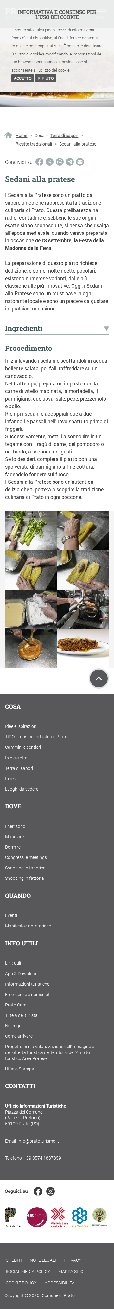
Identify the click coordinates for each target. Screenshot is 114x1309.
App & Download (21, 974)
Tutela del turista (21, 1015)
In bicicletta (16, 758)
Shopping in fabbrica (25, 868)
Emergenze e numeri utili (29, 994)
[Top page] (99, 678)
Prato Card (16, 1005)
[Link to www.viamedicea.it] (80, 1225)
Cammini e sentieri (23, 747)
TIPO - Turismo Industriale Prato (36, 737)
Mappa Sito (70, 1271)
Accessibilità (60, 1283)
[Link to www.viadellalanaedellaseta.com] (59, 1225)
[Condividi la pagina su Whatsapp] (60, 162)
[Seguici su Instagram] (50, 1191)
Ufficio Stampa (19, 1069)
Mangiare (14, 836)
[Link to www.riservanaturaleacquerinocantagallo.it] (99, 1225)
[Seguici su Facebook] (38, 1191)
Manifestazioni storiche (28, 926)
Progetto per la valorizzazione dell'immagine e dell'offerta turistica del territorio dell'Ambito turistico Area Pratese (49, 1052)
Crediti (14, 1260)
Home (21, 135)
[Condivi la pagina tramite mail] (80, 162)
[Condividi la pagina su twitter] (50, 162)
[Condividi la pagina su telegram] (70, 162)
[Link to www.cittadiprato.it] (14, 1225)
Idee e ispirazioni (21, 726)
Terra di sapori (64, 135)
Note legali (43, 1260)
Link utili (13, 963)
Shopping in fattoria (24, 878)
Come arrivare (19, 1036)
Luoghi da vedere (21, 789)
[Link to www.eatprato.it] (37, 1225)
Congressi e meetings (26, 857)
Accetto (23, 78)
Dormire (13, 847)
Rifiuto (46, 78)
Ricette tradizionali (34, 144)
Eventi (11, 915)
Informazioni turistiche (27, 984)
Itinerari (12, 778)
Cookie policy (21, 1283)
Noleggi (12, 1026)
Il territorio (15, 826)
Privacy (73, 1260)
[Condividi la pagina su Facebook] (39, 162)
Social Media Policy (28, 1271)
